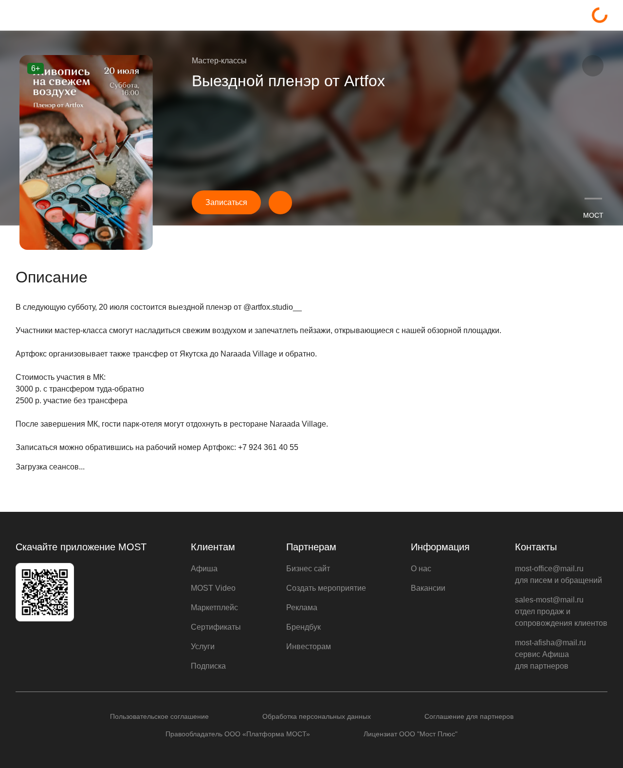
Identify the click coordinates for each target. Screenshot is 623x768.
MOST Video (213, 588)
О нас (421, 568)
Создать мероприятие (326, 588)
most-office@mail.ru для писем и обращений (558, 574)
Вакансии (428, 588)
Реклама (301, 607)
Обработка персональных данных (316, 716)
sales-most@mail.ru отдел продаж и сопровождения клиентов (561, 611)
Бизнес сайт (308, 568)
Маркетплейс (214, 607)
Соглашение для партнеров (468, 716)
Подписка (208, 666)
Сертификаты (216, 627)
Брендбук (303, 627)
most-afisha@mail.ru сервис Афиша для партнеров (550, 654)
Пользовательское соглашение (159, 716)
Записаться (226, 202)
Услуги (203, 646)
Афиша (204, 568)
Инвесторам (308, 646)
